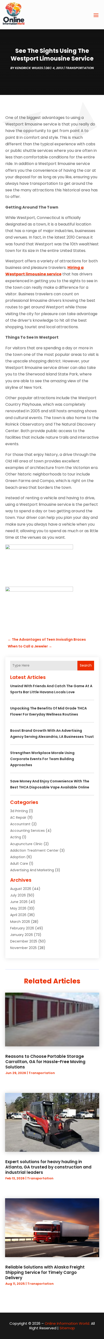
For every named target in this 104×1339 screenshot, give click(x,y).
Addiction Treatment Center (34, 850)
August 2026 (20, 888)
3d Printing (19, 811)
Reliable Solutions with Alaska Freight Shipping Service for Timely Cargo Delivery (45, 1272)
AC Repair (18, 817)
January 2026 (21, 934)
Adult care (19, 863)
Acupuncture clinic (26, 843)
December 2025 (23, 941)
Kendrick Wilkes (29, 68)
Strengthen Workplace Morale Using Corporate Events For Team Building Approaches (42, 758)
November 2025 (23, 947)
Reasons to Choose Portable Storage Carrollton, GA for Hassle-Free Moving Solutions (45, 1061)
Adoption (17, 857)
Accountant (20, 824)
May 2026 (18, 908)
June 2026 (19, 901)
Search (86, 665)
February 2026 (22, 928)
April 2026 (18, 914)
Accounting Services (27, 830)
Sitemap (67, 1328)
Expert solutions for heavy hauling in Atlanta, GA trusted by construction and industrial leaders (48, 1167)
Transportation (79, 68)
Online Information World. (67, 1323)
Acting (15, 837)
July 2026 (18, 895)
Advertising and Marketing (32, 870)
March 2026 (20, 921)
